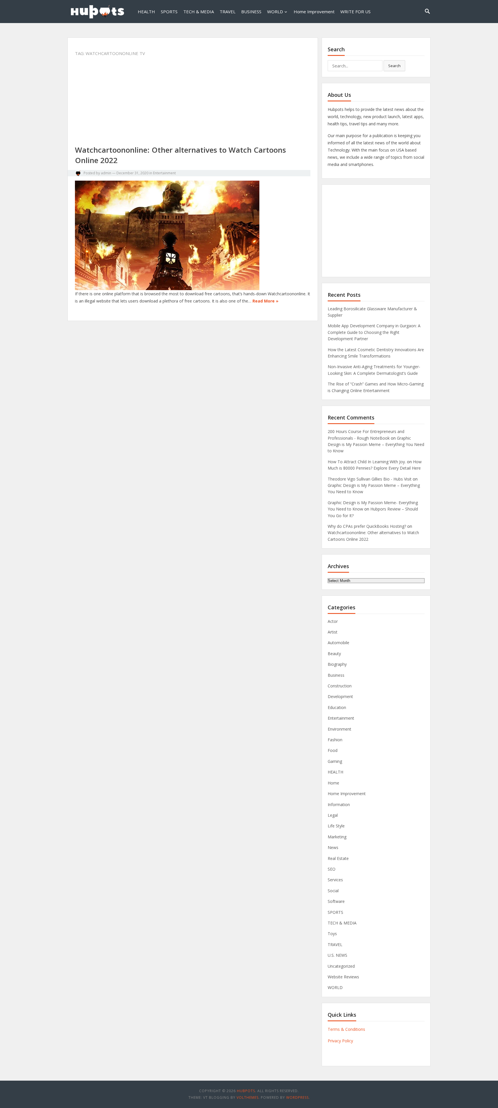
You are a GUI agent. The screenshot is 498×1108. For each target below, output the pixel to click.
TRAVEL (227, 11)
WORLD (275, 11)
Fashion (335, 739)
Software (336, 901)
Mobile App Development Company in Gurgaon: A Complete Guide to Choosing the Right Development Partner (374, 332)
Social (333, 890)
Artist (332, 632)
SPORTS (169, 11)
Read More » (265, 301)
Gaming (335, 761)
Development (340, 696)
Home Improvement (314, 11)
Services (335, 879)
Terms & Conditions (346, 1029)
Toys (332, 933)
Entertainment (164, 173)
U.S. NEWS (337, 955)
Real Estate (338, 858)
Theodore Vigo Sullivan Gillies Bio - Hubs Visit (370, 479)
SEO (331, 869)
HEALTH (146, 11)
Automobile (338, 642)
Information (339, 804)
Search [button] (394, 65)
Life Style (336, 826)
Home (333, 783)
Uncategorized (341, 966)
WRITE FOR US (355, 11)
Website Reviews (343, 977)
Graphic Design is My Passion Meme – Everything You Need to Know (376, 444)
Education (337, 707)
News (333, 847)
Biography (337, 664)
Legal (333, 815)
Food (332, 750)
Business (336, 675)
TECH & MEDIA (198, 11)
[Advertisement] (192, 102)
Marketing (337, 836)
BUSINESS (251, 11)
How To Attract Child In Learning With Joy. (367, 461)
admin (106, 173)
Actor (333, 621)
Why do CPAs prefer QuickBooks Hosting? (367, 526)
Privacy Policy (340, 1040)
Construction (340, 686)
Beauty (334, 653)
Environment (339, 729)
